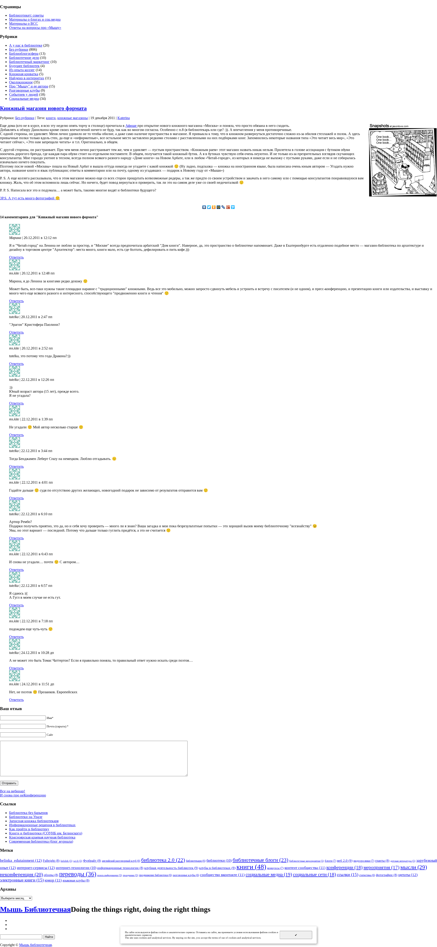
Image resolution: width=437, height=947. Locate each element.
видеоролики (363, 860)
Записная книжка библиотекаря (33, 821)
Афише (131, 126)
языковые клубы (76, 880)
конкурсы (275, 868)
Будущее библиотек (24, 66)
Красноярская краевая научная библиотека (42, 837)
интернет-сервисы (36, 867)
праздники (130, 875)
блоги (330, 860)
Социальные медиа (24, 98)
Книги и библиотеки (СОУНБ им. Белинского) (45, 833)
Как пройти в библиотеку (29, 829)
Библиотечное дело (24, 58)
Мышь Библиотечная (35, 909)
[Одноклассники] (213, 207)
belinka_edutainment (21, 860)
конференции (344, 867)
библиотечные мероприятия (306, 861)
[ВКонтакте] (204, 207)
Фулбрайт (92, 860)
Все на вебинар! (12, 791)
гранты (382, 860)
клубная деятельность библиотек (171, 868)
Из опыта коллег (22, 70)
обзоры (51, 875)
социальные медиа (269, 874)
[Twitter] (209, 207)
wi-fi (77, 861)
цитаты (408, 874)
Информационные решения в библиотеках (42, 825)
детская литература (402, 861)
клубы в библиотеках (217, 868)
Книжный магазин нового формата (43, 108)
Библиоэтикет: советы (26, 15)
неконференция (21, 874)
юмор (53, 880)
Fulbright (51, 860)
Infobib (66, 861)
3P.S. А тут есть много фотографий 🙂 (30, 198)
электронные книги (22, 880)
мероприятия (381, 867)
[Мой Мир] (218, 207)
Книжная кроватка (23, 74)
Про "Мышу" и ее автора (28, 86)
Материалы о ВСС (23, 23)
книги (51, 118)
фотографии (386, 875)
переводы (77, 874)
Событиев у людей (23, 94)
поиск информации (109, 875)
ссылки (347, 874)
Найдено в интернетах (26, 78)
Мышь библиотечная (35, 945)
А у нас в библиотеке (25, 45)
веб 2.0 (345, 860)
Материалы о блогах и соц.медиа (35, 19)
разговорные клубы (186, 875)
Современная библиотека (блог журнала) (41, 841)
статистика (367, 875)
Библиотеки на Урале (25, 817)
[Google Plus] (228, 207)
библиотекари (196, 860)
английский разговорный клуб (121, 860)
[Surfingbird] (233, 207)
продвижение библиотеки (155, 875)
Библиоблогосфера (23, 53)
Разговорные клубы (24, 90)
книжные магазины (72, 118)
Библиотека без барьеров (28, 813)
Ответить (16, 257)
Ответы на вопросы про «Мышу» (35, 28)
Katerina (123, 118)
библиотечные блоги (260, 860)
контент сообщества (305, 868)
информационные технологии (120, 868)
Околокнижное (21, 82)
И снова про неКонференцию (23, 795)
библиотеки (219, 860)
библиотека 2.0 (163, 860)
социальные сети (314, 874)
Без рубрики (18, 49)
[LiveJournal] (223, 207)
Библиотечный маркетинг (29, 62)
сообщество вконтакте (222, 875)
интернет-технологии (76, 868)
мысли (413, 867)
